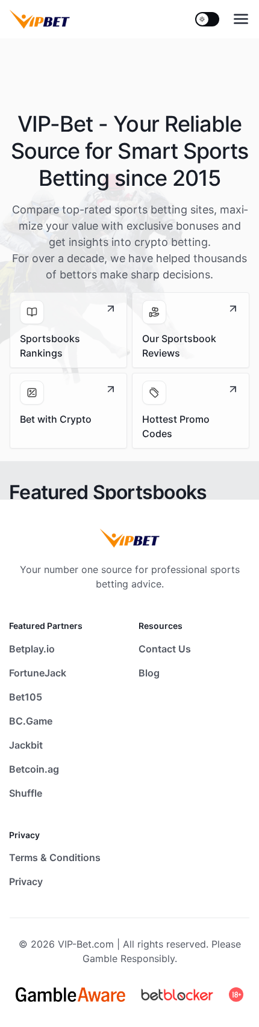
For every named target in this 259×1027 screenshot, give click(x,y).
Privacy (26, 881)
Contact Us (165, 649)
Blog (149, 673)
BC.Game (30, 721)
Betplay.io (32, 649)
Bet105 (25, 697)
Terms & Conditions (55, 857)
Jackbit (26, 745)
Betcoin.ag (34, 769)
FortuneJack (37, 673)
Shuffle (25, 793)
